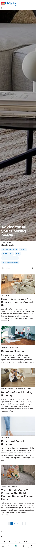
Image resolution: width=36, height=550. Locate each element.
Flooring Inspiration (10, 249)
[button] (33, 268)
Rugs (17, 253)
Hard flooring (7, 253)
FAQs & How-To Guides (10, 258)
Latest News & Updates (10, 262)
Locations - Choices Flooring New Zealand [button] (15, 542)
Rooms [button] (3, 537)
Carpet (23, 249)
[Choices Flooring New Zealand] (8, 4)
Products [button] (4, 532)
